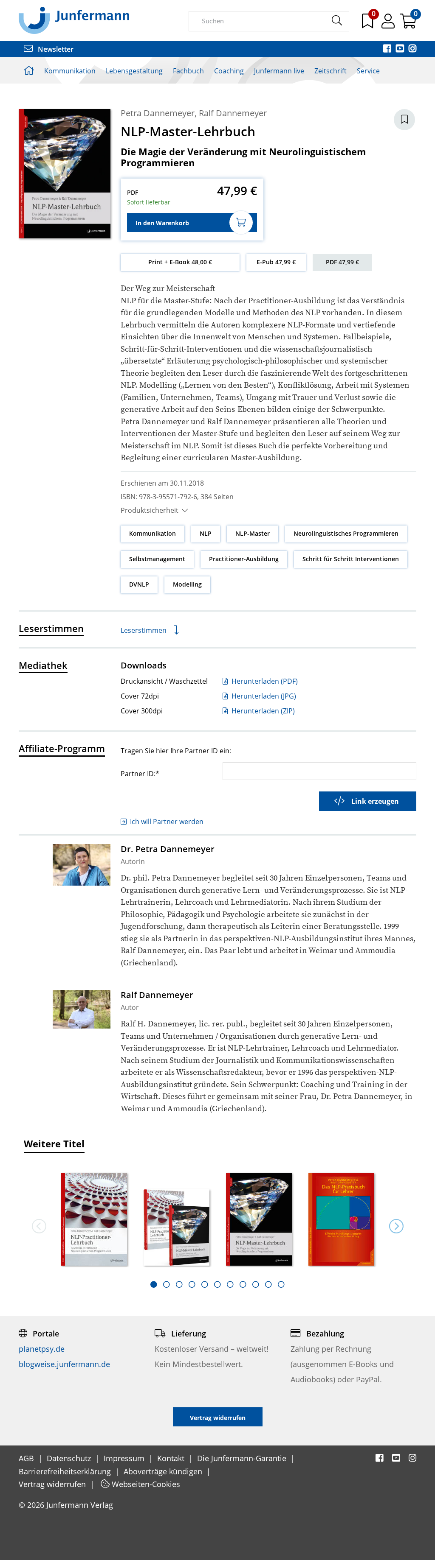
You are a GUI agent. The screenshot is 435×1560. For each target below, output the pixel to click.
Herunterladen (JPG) (263, 696)
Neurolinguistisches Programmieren (346, 533)
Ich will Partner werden (166, 821)
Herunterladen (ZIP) (262, 711)
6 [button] (217, 1284)
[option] (94, 1216)
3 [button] (179, 1284)
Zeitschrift (330, 70)
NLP (206, 533)
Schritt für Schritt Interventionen (350, 559)
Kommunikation (70, 70)
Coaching (229, 70)
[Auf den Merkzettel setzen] (404, 119)
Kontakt (171, 1458)
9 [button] (255, 1284)
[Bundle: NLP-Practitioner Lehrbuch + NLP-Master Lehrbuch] (176, 1228)
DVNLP (139, 584)
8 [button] (243, 1284)
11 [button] (281, 1284)
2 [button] (166, 1284)
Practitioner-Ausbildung (244, 559)
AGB (27, 1458)
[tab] (154, 1284)
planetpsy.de (42, 1349)
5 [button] (205, 1284)
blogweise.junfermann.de (64, 1364)
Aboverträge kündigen (164, 1471)
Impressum (125, 1458)
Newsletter (54, 49)
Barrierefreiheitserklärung (66, 1471)
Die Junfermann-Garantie (242, 1458)
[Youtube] (400, 49)
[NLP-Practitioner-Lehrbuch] (94, 1220)
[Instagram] (412, 49)
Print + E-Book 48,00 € (180, 262)
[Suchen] (337, 20)
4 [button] (192, 1284)
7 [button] (230, 1284)
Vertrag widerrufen (53, 1484)
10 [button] (268, 1284)
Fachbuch (188, 70)
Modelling (187, 584)
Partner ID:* (140, 773)
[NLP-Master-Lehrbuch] (259, 1220)
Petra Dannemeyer (158, 113)
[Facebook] (388, 49)
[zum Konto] (388, 24)
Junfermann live (279, 70)
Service (368, 70)
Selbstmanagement (157, 559)
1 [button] (154, 1284)
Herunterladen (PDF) (264, 681)
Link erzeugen (375, 801)
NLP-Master (252, 533)
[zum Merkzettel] (368, 24)
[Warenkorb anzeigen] (408, 24)
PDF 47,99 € (342, 262)
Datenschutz (70, 1458)
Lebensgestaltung (134, 70)
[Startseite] (74, 20)
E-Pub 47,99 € (276, 262)
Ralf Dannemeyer (233, 113)
